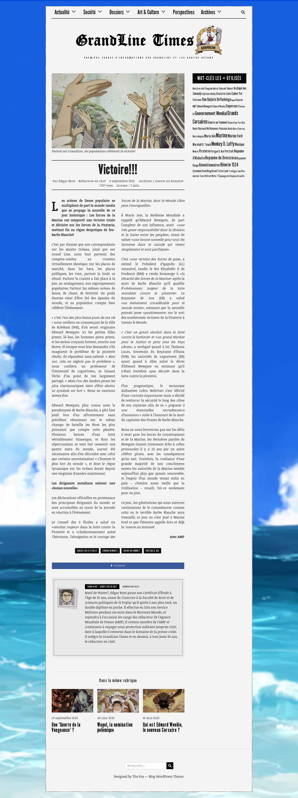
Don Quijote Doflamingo (216, 99)
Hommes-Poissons (218, 129)
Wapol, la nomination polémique (115, 727)
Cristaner (197, 100)
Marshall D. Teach (202, 145)
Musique (239, 144)
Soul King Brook (209, 171)
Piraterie (204, 151)
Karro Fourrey (239, 129)
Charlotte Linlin (223, 94)
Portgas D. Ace (152, 550)
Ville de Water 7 (211, 176)
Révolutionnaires (209, 165)
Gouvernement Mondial (211, 113)
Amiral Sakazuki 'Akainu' (223, 88)
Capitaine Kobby (208, 94)
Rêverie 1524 (229, 165)
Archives (208, 12)
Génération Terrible (236, 122)
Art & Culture (148, 12)
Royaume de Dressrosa (220, 158)
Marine (221, 135)
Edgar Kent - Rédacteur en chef (82, 181)
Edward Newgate (110, 550)
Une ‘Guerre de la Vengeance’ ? (66, 727)
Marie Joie (209, 136)
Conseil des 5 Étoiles (87, 550)
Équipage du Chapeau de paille (231, 176)
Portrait (229, 151)
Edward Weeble (219, 106)
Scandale (197, 171)
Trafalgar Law (235, 171)
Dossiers (116, 12)
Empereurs (232, 106)
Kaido (230, 129)
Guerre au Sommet (169, 181)
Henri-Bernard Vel (201, 129)
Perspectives (183, 12)
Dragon (233, 100)
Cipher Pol (237, 94)
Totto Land (222, 171)
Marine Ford (235, 136)
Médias (196, 151)
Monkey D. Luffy (223, 144)
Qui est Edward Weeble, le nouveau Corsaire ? (163, 727)
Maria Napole (198, 136)
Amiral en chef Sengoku (202, 88)
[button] (169, 765)
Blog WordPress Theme (166, 776)
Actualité (62, 12)
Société (89, 12)
